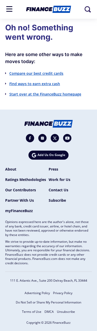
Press (53, 169)
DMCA (49, 311)
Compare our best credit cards (36, 73)
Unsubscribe (66, 311)
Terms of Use (31, 311)
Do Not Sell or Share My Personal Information (48, 302)
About (10, 169)
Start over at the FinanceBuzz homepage (45, 94)
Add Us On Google (51, 155)
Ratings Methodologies (25, 179)
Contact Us (58, 189)
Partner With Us (19, 200)
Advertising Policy (37, 293)
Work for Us (59, 179)
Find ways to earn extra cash (34, 83)
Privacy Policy (62, 293)
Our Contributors (20, 189)
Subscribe (57, 200)
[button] (9, 9)
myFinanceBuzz (19, 210)
